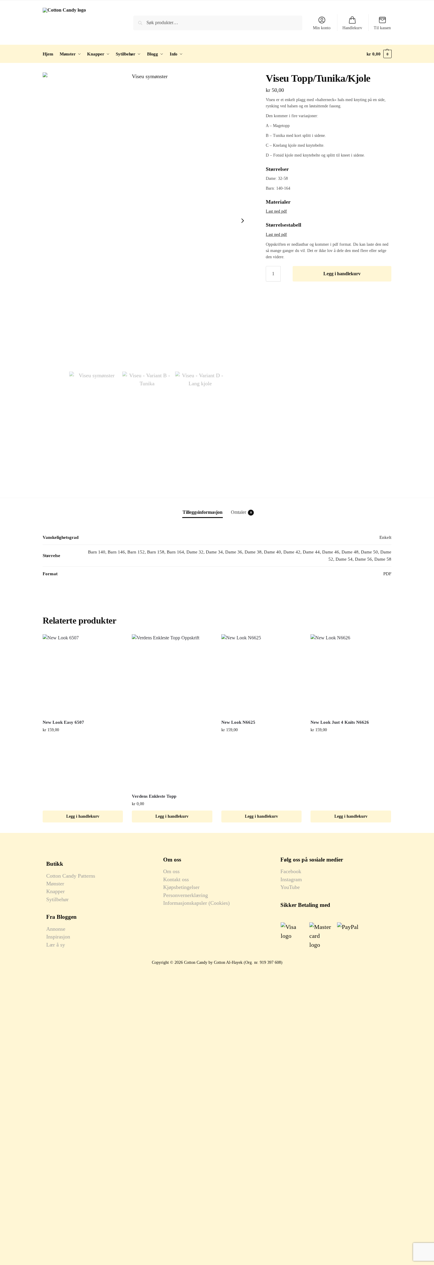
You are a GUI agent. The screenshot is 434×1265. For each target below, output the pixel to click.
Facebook (290, 871)
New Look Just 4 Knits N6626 (340, 722)
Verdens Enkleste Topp (154, 796)
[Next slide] (242, 220)
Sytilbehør (57, 899)
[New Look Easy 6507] (83, 674)
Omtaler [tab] (241, 512)
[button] (379, 54)
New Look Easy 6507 (63, 722)
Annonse (55, 929)
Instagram (291, 879)
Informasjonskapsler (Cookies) (196, 903)
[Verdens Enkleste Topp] (172, 711)
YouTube (290, 887)
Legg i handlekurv (342, 273)
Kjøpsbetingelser (181, 887)
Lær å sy (55, 945)
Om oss (171, 871)
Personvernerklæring (185, 895)
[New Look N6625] (261, 674)
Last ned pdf (276, 211)
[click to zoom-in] (147, 220)
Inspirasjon (58, 937)
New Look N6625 (238, 722)
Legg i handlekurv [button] (82, 816)
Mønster (55, 884)
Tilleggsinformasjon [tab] (203, 512)
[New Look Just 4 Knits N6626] (351, 674)
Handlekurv (352, 28)
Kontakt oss (176, 879)
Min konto (321, 28)
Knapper (55, 891)
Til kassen (382, 28)
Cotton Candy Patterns (70, 876)
